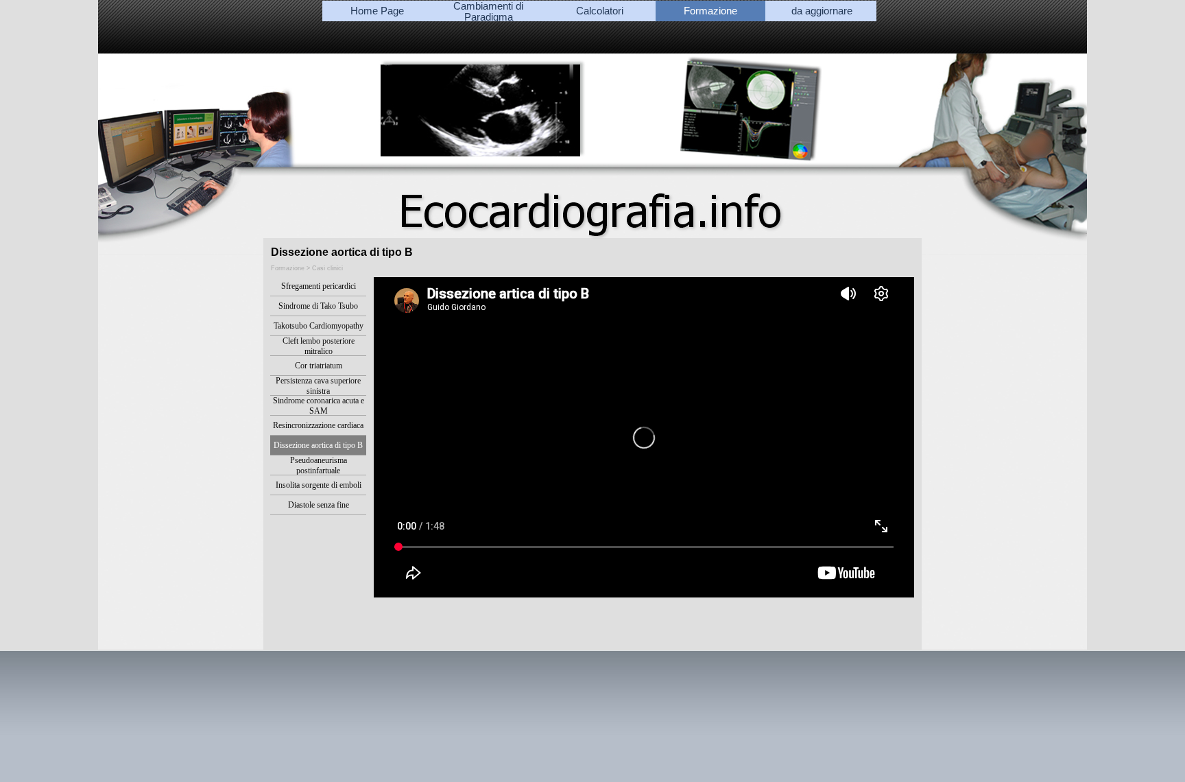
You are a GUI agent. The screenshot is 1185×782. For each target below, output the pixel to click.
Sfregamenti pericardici (318, 286)
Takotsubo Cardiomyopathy (318, 326)
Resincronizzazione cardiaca (318, 425)
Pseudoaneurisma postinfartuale (318, 465)
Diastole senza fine (318, 505)
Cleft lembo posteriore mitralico (319, 346)
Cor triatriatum (318, 365)
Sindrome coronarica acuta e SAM (318, 406)
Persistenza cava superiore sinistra (318, 386)
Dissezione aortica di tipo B (318, 445)
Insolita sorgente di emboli (318, 485)
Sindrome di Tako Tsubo (318, 306)
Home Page (377, 10)
